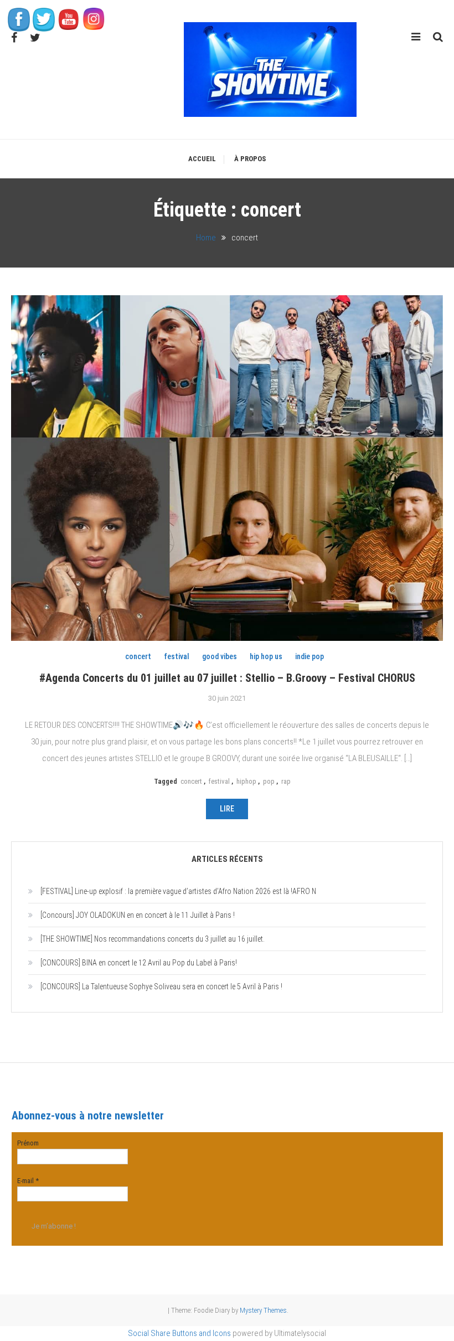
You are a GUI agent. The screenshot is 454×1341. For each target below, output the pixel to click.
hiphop (246, 781)
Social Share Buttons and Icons (179, 1333)
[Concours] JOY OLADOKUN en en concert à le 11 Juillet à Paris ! (137, 915)
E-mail (28, 1180)
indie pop (309, 656)
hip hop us (266, 656)
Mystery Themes (263, 1310)
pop (269, 781)
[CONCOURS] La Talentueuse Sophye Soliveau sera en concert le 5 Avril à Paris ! (161, 986)
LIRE (227, 808)
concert (138, 656)
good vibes (219, 656)
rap (286, 781)
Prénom (28, 1143)
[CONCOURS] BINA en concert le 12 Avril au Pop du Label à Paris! (138, 962)
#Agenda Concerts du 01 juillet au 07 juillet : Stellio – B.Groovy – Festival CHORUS (227, 678)
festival (176, 656)
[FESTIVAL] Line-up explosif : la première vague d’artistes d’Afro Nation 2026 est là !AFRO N (178, 891)
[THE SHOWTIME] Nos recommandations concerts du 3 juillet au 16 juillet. (152, 938)
